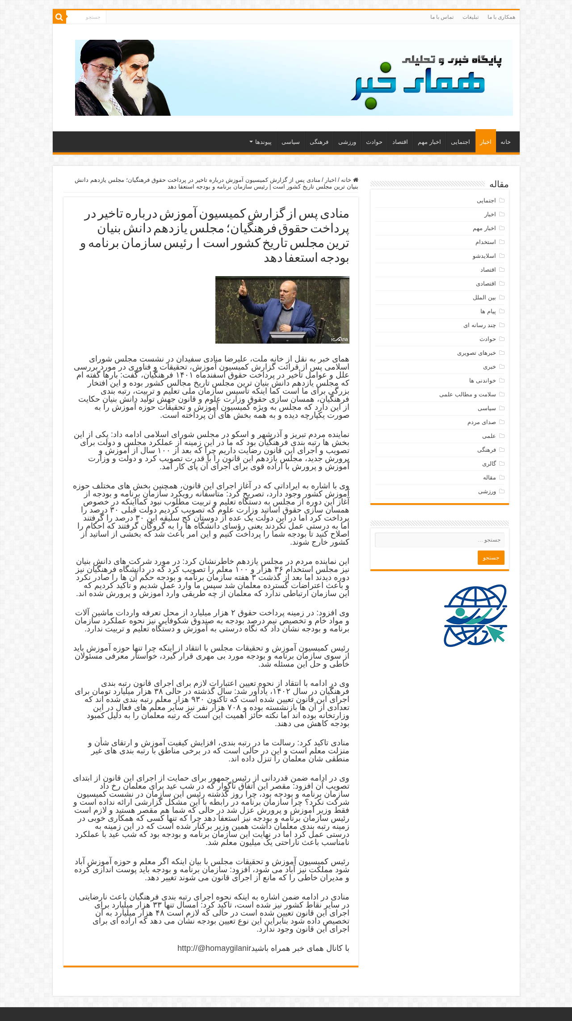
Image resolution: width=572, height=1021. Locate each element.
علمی (489, 436)
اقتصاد (400, 142)
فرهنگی (319, 142)
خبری (489, 366)
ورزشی (347, 142)
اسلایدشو (484, 255)
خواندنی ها (482, 380)
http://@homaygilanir (214, 948)
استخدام (485, 242)
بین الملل (484, 297)
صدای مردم (481, 422)
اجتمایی (460, 142)
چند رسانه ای (479, 325)
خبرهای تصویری (476, 352)
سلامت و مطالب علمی (467, 394)
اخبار (486, 142)
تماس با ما (442, 17)
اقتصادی (486, 283)
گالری (489, 463)
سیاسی (291, 142)
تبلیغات (471, 17)
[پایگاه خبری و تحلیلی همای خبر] (294, 76)
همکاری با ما (501, 17)
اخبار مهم (429, 142)
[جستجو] (59, 17)
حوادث (374, 142)
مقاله (489, 477)
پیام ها (488, 311)
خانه (505, 142)
